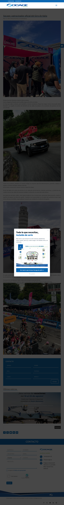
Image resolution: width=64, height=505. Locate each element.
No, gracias (32, 273)
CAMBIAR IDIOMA (11, 1)
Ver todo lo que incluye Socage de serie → (32, 270)
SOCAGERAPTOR (18, 1)
